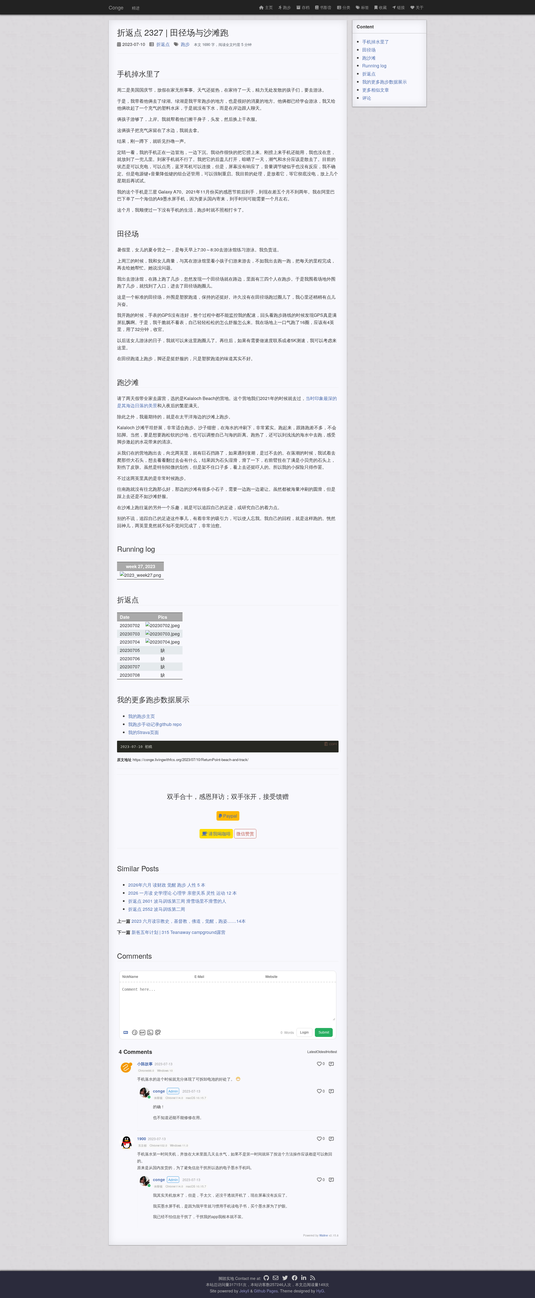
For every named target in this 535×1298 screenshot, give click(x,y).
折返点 (163, 44)
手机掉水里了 (375, 41)
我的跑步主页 (141, 716)
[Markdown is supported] (126, 1032)
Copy (333, 744)
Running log (374, 65)
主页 (269, 7)
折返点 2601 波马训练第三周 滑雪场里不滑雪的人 (177, 901)
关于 (420, 7)
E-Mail (199, 976)
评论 (366, 98)
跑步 (287, 7)
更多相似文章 (375, 90)
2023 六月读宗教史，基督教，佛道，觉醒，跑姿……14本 (189, 921)
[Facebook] (294, 1278)
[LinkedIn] (304, 1278)
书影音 (326, 7)
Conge (116, 7)
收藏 (383, 7)
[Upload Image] (150, 1032)
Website (271, 976)
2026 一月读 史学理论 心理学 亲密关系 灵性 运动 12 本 (182, 893)
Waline (323, 1235)
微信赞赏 (245, 833)
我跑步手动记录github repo (155, 724)
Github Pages (266, 1291)
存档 (306, 7)
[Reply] (331, 1064)
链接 (401, 7)
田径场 (369, 49)
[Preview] (158, 1032)
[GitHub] (266, 1278)
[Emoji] (134, 1032)
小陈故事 (145, 1064)
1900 (141, 1138)
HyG (320, 1291)
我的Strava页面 (143, 732)
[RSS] (313, 1278)
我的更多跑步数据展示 (384, 81)
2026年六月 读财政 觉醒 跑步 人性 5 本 (166, 885)
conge (159, 1091)
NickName (130, 976)
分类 (346, 7)
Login (304, 1032)
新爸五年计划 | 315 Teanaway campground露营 (178, 932)
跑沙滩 (369, 58)
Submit (323, 1032)
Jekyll (244, 1291)
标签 (365, 7)
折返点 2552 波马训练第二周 (156, 909)
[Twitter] (285, 1278)
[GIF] (142, 1032)
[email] (275, 1278)
